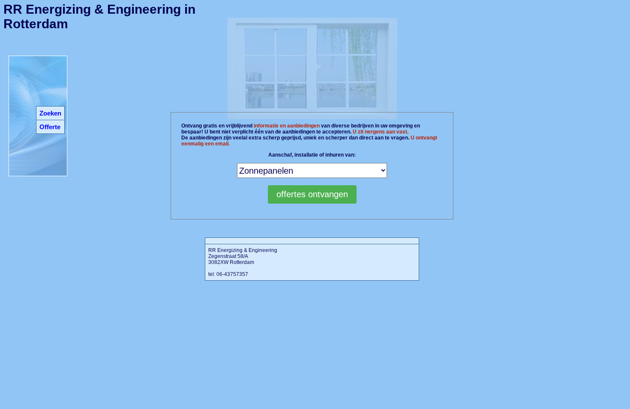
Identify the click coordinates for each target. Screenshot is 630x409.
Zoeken (50, 113)
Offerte (49, 126)
